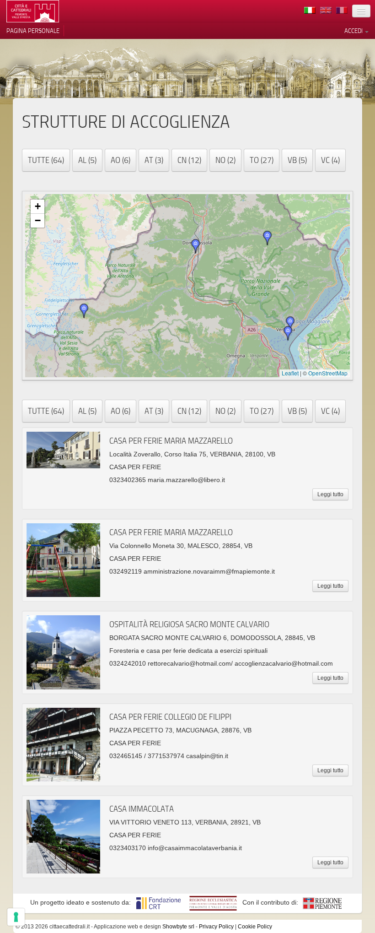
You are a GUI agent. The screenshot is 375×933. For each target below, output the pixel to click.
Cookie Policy (255, 926)
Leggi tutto (330, 494)
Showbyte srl (178, 926)
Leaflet (290, 373)
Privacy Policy (216, 926)
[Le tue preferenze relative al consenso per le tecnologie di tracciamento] (16, 917)
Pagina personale (32, 31)
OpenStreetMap (328, 373)
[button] (290, 323)
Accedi (354, 31)
